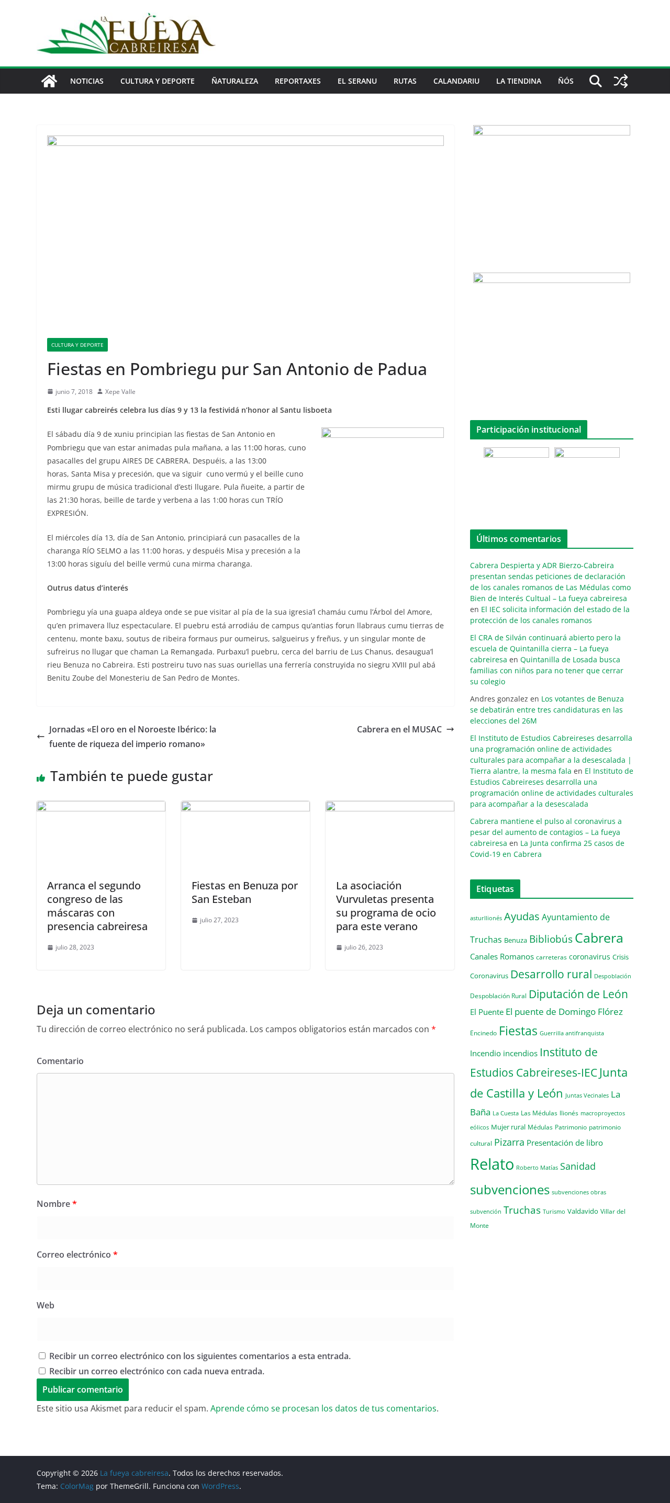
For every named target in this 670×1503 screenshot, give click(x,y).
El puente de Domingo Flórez (564, 1011)
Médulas (540, 1127)
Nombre (57, 1204)
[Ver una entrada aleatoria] (620, 81)
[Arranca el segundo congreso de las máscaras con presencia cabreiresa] (101, 808)
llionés (569, 1113)
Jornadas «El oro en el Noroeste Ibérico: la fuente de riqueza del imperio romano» (132, 737)
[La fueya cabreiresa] (49, 81)
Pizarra (509, 1142)
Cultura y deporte (157, 81)
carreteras (551, 957)
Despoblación (612, 976)
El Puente (487, 1012)
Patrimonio (571, 1127)
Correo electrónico (77, 1254)
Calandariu (456, 81)
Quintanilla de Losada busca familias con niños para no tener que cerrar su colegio (546, 670)
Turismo (554, 1211)
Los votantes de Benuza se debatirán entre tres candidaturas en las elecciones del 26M (547, 710)
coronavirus (589, 957)
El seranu (357, 81)
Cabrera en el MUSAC (399, 729)
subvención (485, 1211)
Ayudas (522, 916)
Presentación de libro (565, 1142)
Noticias (87, 81)
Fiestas (518, 1030)
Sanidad (578, 1166)
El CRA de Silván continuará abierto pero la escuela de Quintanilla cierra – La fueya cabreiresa (545, 648)
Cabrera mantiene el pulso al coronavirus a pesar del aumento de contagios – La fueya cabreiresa (546, 832)
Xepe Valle (120, 391)
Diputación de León (578, 993)
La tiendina (518, 81)
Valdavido (582, 1211)
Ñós (566, 81)
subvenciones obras (579, 1192)
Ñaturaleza (234, 81)
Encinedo (483, 1033)
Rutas (405, 81)
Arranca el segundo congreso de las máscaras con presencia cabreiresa (97, 905)
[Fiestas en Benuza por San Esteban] (245, 808)
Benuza (515, 940)
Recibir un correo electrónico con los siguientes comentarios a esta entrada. (200, 1356)
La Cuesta (506, 1113)
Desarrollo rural (551, 973)
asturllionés (486, 918)
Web (45, 1305)
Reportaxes (298, 81)
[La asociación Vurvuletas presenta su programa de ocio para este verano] (390, 808)
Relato (492, 1164)
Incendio (485, 1053)
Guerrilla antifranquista (572, 1033)
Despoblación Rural (498, 995)
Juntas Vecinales (587, 1095)
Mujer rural (508, 1127)
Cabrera (599, 937)
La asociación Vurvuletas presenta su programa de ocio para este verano (386, 905)
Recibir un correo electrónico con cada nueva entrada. (156, 1371)
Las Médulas (539, 1113)
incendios (520, 1053)
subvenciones (510, 1189)
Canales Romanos (502, 956)
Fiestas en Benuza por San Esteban (245, 892)
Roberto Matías (537, 1167)
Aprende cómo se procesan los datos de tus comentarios (323, 1408)
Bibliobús (551, 939)
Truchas (522, 1209)
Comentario (60, 1061)
